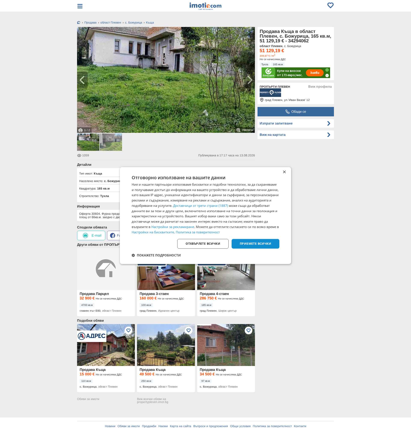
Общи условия (240, 426)
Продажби (149, 426)
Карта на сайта (180, 426)
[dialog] (205, 215)
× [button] (284, 172)
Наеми (163, 426)
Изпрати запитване (276, 123)
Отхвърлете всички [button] (203, 244)
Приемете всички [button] (255, 244)
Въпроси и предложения (210, 426)
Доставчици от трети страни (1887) (200, 205)
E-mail (96, 235)
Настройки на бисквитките (153, 232)
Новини (110, 426)
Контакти (300, 426)
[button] (156, 255)
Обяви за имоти (88, 399)
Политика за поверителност (272, 426)
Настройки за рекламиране (172, 227)
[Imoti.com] (78, 23)
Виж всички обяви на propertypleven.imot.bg (152, 400)
